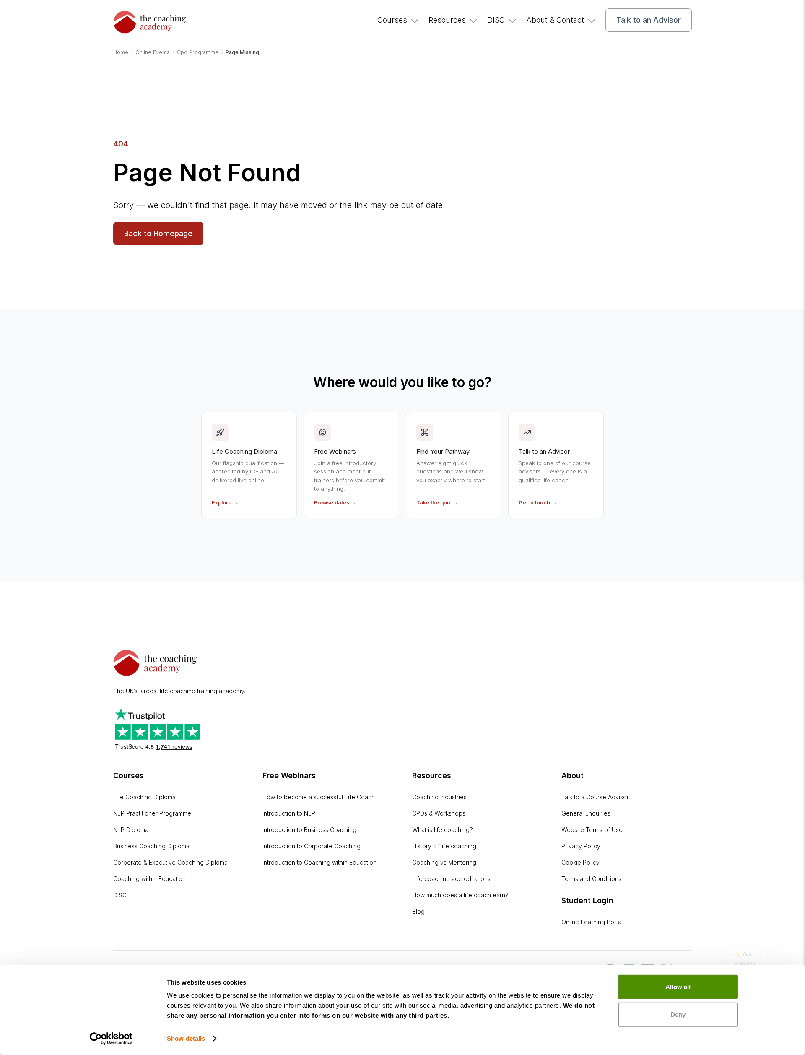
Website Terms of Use (592, 829)
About (572, 775)
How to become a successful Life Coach (318, 796)
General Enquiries (585, 813)
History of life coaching (444, 846)
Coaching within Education (149, 878)
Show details (186, 1038)
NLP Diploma (130, 829)
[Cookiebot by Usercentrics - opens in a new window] (111, 1038)
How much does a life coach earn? (460, 895)
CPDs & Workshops (438, 813)
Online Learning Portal (592, 921)
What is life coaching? (442, 829)
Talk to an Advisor (648, 20)
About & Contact (555, 20)
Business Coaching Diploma (151, 846)
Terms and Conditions (591, 878)
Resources (447, 20)
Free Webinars (289, 775)
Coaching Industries (439, 796)
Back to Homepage (158, 233)
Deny (678, 1014)
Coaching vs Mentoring (444, 862)
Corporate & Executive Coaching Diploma (170, 862)
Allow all (678, 986)
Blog (418, 911)
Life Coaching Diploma (144, 796)
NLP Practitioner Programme (152, 813)
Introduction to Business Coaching (309, 829)
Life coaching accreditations (451, 878)
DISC (496, 20)
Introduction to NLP (288, 813)
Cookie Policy (580, 862)
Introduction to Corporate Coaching (311, 846)
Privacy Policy (580, 846)
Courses (392, 20)
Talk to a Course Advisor (595, 796)
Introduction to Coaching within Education (319, 862)
